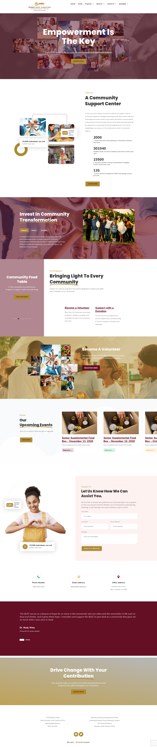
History (34, 230)
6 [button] (25, 318)
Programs (88, 4)
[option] (22, 286)
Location (44, 230)
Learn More (92, 184)
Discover (26, 440)
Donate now (78, 61)
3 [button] (18, 318)
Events (80, 4)
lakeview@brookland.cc (78, 586)
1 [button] (13, 318)
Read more (66, 450)
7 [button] (28, 318)
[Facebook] (76, 734)
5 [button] (23, 318)
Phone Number (115, 522)
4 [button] (21, 318)
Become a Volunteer (77, 308)
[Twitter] (81, 734)
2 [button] (16, 318)
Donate (73, 4)
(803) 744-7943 (38, 586)
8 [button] (30, 318)
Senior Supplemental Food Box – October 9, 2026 (78, 439)
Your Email (84, 522)
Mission (24, 230)
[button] (89, 4)
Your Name (84, 511)
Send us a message (92, 549)
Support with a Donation (104, 309)
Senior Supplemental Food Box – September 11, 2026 (119, 439)
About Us (99, 4)
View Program (22, 295)
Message (84, 532)
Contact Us (110, 4)
